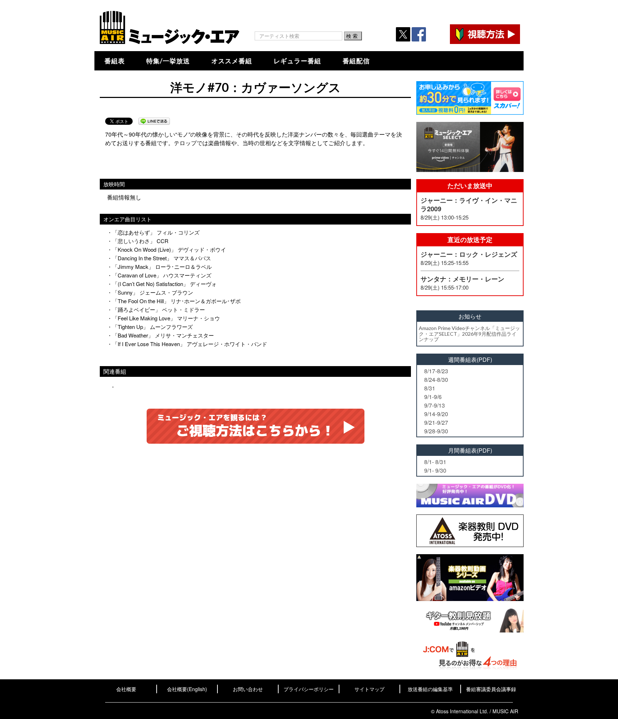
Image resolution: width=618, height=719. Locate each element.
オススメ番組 (231, 61)
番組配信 (356, 61)
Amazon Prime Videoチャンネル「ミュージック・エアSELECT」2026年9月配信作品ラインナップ (469, 333)
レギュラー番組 (297, 61)
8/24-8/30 (436, 379)
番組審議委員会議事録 (491, 689)
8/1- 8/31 (435, 462)
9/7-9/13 (434, 405)
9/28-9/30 (436, 431)
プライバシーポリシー (309, 689)
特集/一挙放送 (168, 61)
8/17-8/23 (436, 371)
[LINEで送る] (154, 121)
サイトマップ (369, 689)
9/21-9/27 (436, 422)
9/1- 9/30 (435, 470)
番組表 (114, 61)
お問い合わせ (248, 689)
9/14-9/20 (436, 414)
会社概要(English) (187, 689)
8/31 (429, 388)
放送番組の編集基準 (430, 689)
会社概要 (126, 689)
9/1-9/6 (433, 397)
